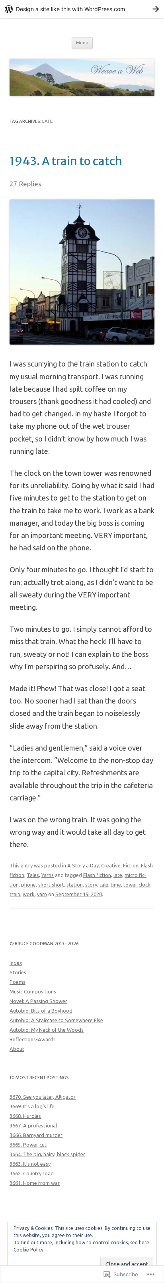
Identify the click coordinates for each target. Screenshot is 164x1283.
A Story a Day (83, 865)
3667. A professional (33, 1125)
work (29, 894)
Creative (111, 865)
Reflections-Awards (33, 1039)
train (15, 894)
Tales (33, 875)
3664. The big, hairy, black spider (47, 1154)
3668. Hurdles (25, 1116)
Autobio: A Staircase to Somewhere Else (56, 1020)
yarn (42, 894)
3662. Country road (32, 1173)
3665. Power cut (28, 1144)
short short (51, 884)
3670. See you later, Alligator (43, 1097)
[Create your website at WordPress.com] (82, 9)
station (74, 884)
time (116, 884)
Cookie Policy (28, 1249)
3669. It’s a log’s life (32, 1106)
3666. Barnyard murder (36, 1135)
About (17, 1049)
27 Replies (25, 183)
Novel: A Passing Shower (38, 1001)
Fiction (131, 865)
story (91, 884)
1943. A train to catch (66, 161)
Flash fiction (97, 875)
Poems (17, 982)
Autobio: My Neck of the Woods (47, 1030)
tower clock (136, 884)
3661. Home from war (35, 1183)
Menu (82, 42)
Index (16, 963)
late (117, 875)
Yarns (47, 875)
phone (28, 884)
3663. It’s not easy (30, 1164)
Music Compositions (33, 991)
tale (104, 884)
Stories (18, 972)
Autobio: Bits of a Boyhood (41, 1010)
